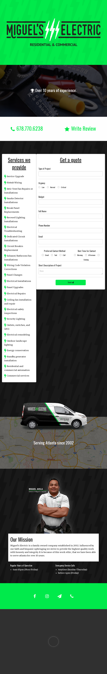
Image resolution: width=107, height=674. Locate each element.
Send (70, 282)
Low (43, 187)
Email (47, 255)
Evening (86, 259)
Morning (80, 255)
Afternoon (91, 255)
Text (55, 255)
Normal (52, 187)
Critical (63, 187)
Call (64, 255)
